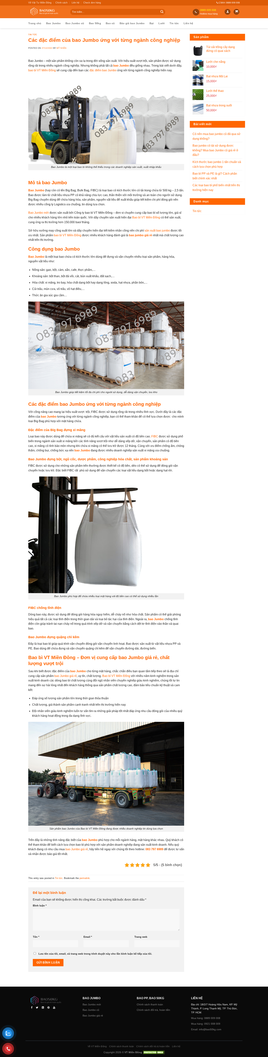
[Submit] (162, 12)
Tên (36, 936)
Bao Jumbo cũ (74, 23)
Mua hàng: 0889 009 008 (205, 1018)
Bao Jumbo (53, 23)
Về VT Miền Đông (97, 1046)
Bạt (151, 23)
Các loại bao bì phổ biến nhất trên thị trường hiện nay (216, 188)
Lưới (161, 23)
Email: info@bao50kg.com (206, 1029)
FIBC (154, 436)
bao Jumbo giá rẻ (65, 675)
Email (87, 936)
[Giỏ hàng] (236, 12)
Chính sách (61, 2)
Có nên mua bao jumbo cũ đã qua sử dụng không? (216, 136)
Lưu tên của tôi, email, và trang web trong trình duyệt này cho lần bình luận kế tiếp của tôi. (95, 953)
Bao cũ (110, 23)
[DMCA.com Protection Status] (153, 1052)
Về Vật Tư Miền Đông (39, 2)
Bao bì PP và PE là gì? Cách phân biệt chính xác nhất (215, 176)
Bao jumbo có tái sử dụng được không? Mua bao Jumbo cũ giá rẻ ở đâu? (215, 150)
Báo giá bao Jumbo (132, 23)
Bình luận (39, 905)
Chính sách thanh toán (150, 1004)
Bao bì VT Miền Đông (146, 217)
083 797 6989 (154, 849)
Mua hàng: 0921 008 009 (205, 1023)
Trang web (140, 936)
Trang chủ (34, 23)
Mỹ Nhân (61, 48)
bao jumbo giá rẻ (140, 235)
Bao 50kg (95, 23)
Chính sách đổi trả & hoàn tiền (153, 1046)
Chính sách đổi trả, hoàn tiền (153, 1009)
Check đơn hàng (92, 2)
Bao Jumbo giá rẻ (93, 1015)
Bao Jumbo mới (38, 212)
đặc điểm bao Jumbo (103, 70)
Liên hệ (75, 2)
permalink (84, 878)
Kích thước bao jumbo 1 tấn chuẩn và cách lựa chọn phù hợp (217, 164)
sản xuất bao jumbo (157, 230)
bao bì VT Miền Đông (42, 70)
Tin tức (174, 23)
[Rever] (52, 1001)
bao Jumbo (82, 450)
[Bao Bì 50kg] (46, 11)
